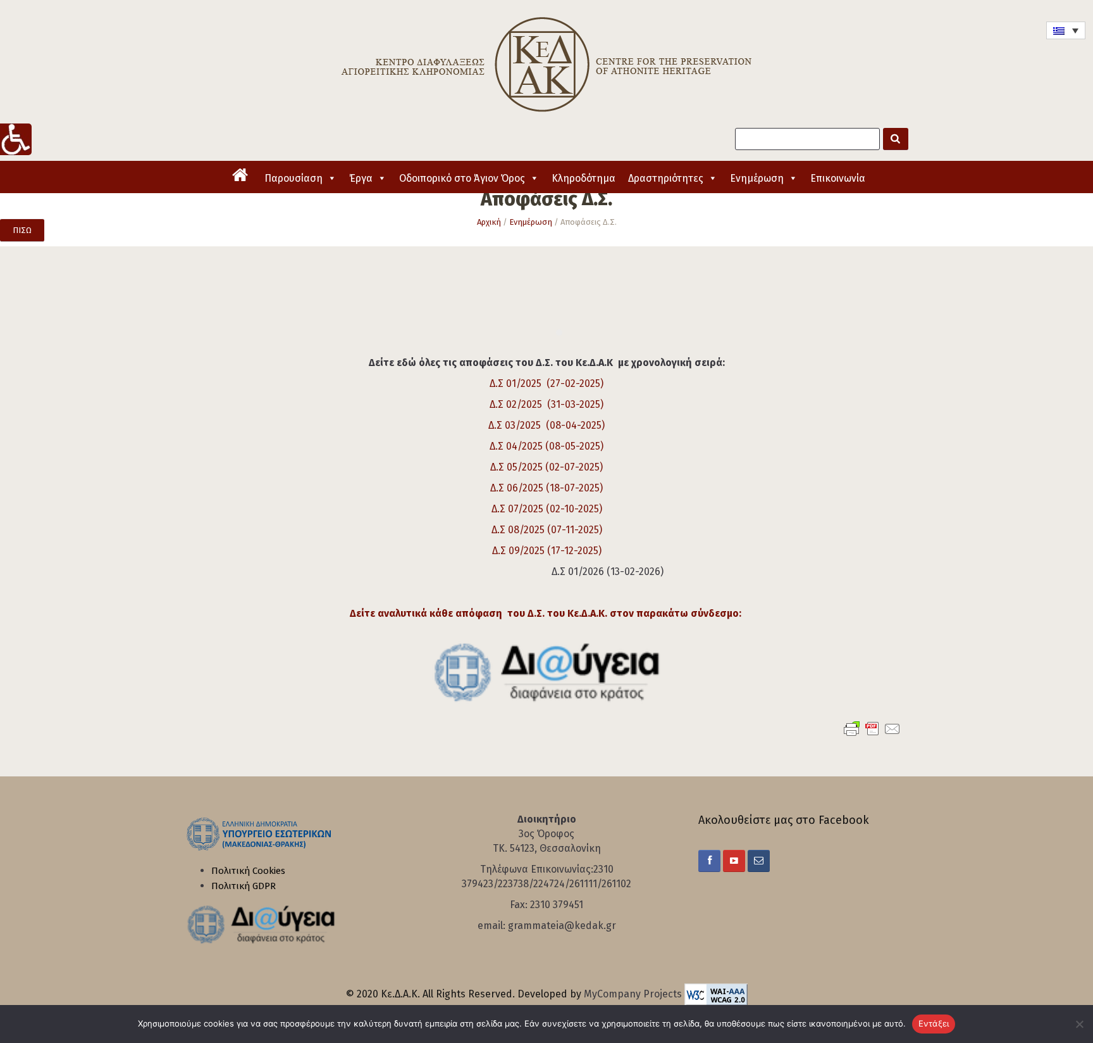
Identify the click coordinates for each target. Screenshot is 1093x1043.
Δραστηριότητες (665, 178)
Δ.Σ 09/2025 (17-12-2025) (547, 551)
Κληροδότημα (583, 178)
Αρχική (489, 222)
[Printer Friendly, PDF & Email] (872, 728)
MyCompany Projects (634, 994)
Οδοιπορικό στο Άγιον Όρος (462, 178)
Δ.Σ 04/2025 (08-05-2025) (546, 446)
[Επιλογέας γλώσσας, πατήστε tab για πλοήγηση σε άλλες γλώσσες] (1065, 30)
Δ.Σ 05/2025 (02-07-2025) (546, 467)
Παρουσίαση (293, 178)
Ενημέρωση (757, 178)
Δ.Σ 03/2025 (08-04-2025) (546, 425)
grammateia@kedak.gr (562, 926)
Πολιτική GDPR (243, 886)
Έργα (361, 178)
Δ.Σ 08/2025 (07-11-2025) (546, 530)
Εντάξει (933, 1023)
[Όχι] (1077, 1024)
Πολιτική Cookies (248, 870)
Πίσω (22, 230)
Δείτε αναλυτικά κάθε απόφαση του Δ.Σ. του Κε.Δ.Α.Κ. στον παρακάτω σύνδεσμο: (547, 613)
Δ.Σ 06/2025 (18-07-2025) (546, 488)
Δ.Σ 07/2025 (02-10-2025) (546, 509)
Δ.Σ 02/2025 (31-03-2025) (546, 404)
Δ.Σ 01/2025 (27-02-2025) (546, 383)
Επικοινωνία (837, 178)
